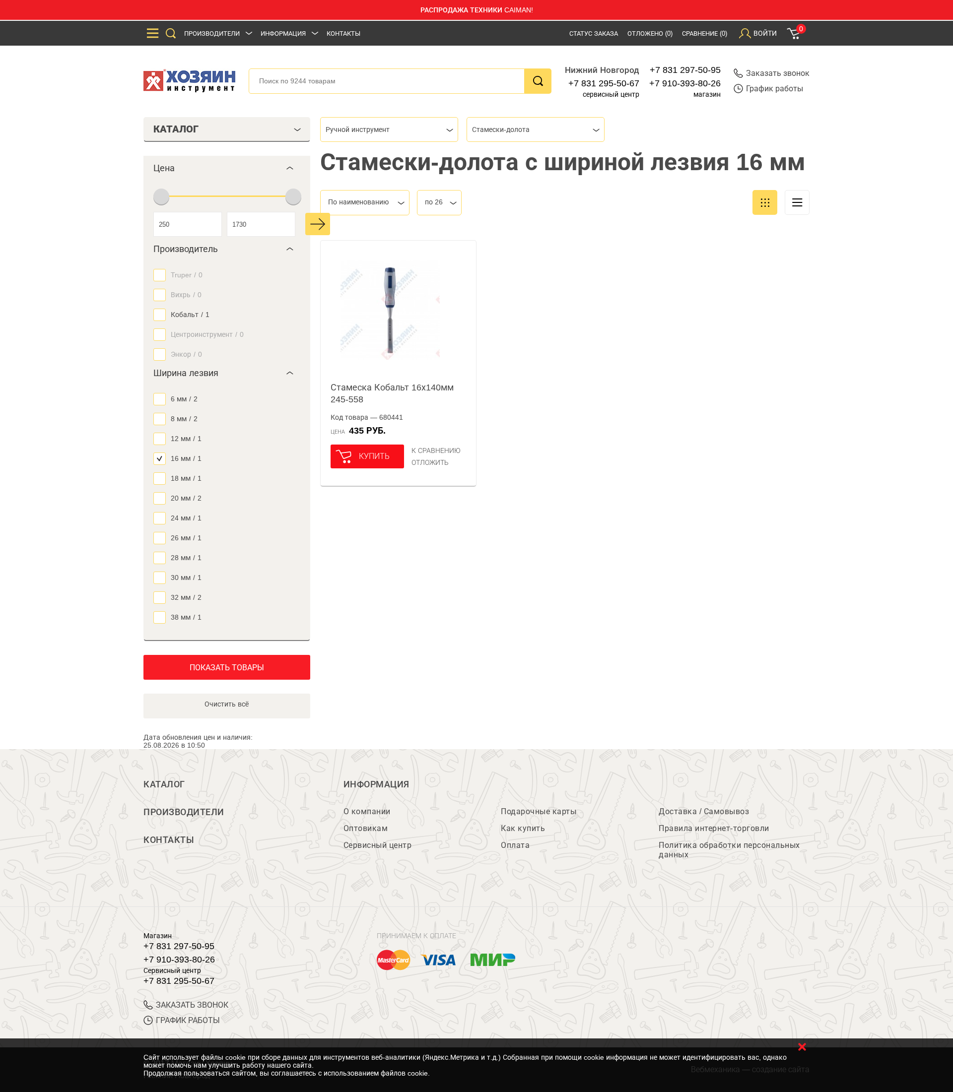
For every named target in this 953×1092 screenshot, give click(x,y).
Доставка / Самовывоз (704, 811)
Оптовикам (365, 828)
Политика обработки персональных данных (729, 850)
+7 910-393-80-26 (685, 83)
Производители (212, 33)
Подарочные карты (538, 811)
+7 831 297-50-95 (685, 70)
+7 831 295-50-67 (603, 83)
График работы (774, 88)
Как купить (523, 828)
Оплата (515, 845)
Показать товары (227, 667)
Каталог (164, 784)
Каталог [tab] (176, 129)
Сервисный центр (377, 845)
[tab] (226, 168)
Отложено (650, 33)
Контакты (343, 33)
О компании (367, 811)
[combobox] (389, 129)
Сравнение (704, 33)
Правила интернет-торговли (714, 828)
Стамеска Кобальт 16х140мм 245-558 (392, 393)
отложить (430, 462)
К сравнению (436, 450)
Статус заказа (593, 33)
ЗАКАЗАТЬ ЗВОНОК (192, 1005)
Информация (283, 33)
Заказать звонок (778, 73)
